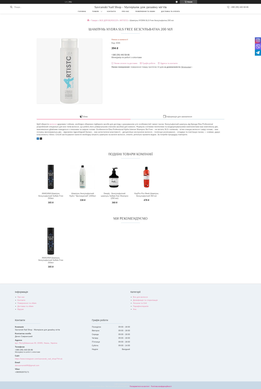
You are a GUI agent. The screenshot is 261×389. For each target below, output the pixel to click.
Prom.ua (143, 384)
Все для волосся (140, 297)
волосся (53, 124)
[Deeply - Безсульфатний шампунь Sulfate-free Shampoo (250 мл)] (115, 176)
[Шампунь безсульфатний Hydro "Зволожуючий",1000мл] (83, 176)
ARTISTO (124, 20)
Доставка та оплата (170, 11)
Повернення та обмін (145, 11)
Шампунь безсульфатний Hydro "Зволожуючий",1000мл (82, 194)
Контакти (111, 11)
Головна (82, 11)
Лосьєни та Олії (140, 303)
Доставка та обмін (25, 306)
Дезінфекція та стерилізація (145, 300)
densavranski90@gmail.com (27, 365)
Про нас (125, 11)
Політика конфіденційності (161, 386)
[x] (41, 139)
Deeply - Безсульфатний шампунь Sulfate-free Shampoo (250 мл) (114, 195)
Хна (134, 309)
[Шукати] (11, 7)
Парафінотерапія (140, 306)
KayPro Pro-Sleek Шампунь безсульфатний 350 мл (146, 194)
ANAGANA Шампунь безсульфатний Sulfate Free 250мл (50, 195)
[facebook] (38, 139)
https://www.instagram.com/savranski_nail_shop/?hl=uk (38, 359)
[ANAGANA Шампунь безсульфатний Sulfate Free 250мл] (51, 176)
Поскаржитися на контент (140, 386)
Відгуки (20, 309)
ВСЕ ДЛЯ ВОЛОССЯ (109, 20)
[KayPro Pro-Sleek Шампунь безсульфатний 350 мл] (146, 176)
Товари (95, 11)
